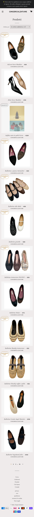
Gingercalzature (17, 12)
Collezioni (17, 479)
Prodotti (17, 482)
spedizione (17, 496)
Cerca (17, 477)
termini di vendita (17, 498)
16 (19, 464)
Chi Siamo (17, 484)
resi (17, 493)
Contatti (17, 487)
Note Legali (17, 501)
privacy (17, 491)
